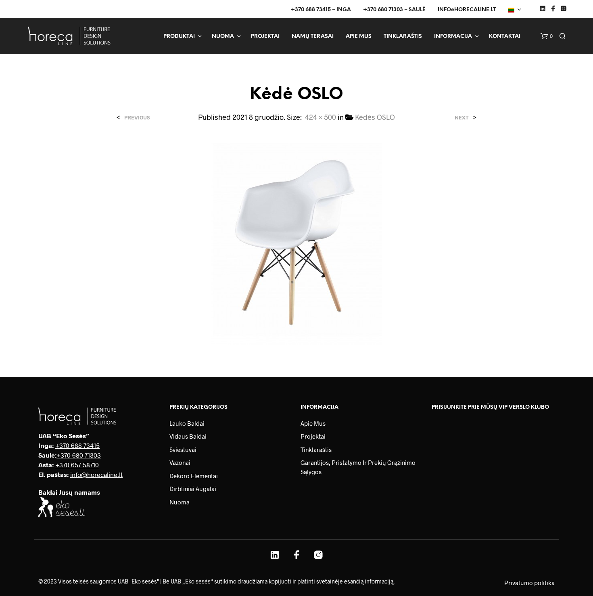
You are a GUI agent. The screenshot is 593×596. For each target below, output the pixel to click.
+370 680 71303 (78, 455)
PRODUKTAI (179, 36)
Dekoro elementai (193, 475)
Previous (137, 117)
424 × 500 (320, 117)
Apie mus (359, 36)
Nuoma (223, 36)
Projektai (265, 36)
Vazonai (179, 462)
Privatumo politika (529, 582)
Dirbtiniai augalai (192, 488)
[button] (547, 36)
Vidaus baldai (188, 436)
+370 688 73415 (77, 445)
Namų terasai (313, 36)
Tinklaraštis (403, 36)
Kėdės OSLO (375, 117)
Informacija (453, 36)
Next (462, 117)
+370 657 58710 (77, 464)
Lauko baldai (187, 423)
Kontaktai (504, 36)
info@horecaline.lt (467, 10)
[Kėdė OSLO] (296, 243)
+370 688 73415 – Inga (321, 10)
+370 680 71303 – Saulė (394, 10)
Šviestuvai (182, 449)
